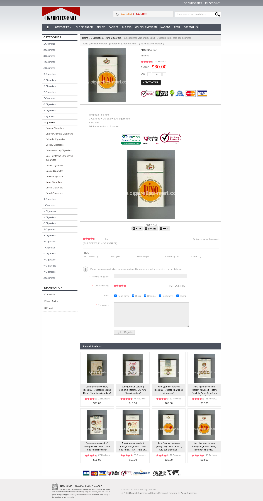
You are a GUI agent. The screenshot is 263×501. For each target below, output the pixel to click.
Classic (127, 27)
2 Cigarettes (49, 50)
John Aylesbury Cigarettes (59, 150)
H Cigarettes (49, 110)
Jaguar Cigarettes (55, 128)
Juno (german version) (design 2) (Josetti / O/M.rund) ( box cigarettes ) (133, 389)
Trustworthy (168, 296)
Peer (177, 27)
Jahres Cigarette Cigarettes (59, 134)
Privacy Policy (51, 301)
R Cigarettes (49, 235)
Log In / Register (192, 3)
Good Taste (123, 296)
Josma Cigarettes (54, 171)
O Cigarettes (49, 223)
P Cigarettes (49, 229)
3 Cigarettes (49, 56)
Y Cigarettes (49, 272)
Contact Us (191, 27)
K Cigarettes (49, 199)
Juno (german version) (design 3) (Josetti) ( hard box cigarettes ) (168, 389)
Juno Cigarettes (114, 38)
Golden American (146, 27)
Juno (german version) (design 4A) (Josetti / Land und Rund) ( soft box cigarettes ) (97, 447)
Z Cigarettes (49, 278)
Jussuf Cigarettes (54, 187)
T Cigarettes (49, 247)
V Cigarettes (49, 259)
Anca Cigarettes (188, 493)
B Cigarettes (49, 74)
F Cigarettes (49, 98)
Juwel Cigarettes (54, 193)
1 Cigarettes (49, 44)
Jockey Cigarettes (55, 145)
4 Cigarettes (49, 62)
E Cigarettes (49, 92)
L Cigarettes (49, 205)
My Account (212, 3)
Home (47, 27)
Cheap (183, 296)
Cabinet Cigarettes (138, 493)
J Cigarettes (98, 38)
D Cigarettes (49, 86)
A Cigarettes (49, 68)
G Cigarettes (49, 104)
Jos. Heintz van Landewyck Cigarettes (59, 158)
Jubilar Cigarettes (54, 176)
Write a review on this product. (206, 239)
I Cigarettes (49, 116)
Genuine (151, 296)
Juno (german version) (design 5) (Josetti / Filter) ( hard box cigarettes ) (169, 446)
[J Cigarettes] (150, 230)
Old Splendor (84, 27)
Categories (62, 27)
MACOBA (165, 27)
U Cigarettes (49, 253)
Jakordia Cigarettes (55, 139)
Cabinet (113, 27)
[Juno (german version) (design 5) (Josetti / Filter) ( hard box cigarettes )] (164, 230)
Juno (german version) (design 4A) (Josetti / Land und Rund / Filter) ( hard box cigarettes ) (133, 447)
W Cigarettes (49, 266)
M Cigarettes (49, 211)
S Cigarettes (49, 241)
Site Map (48, 308)
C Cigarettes (49, 80)
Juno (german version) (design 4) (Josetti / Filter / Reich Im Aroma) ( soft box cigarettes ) (204, 390)
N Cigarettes (49, 217)
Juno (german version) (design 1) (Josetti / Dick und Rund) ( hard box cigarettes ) (97, 389)
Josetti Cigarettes (54, 165)
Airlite (101, 27)
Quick (138, 296)
